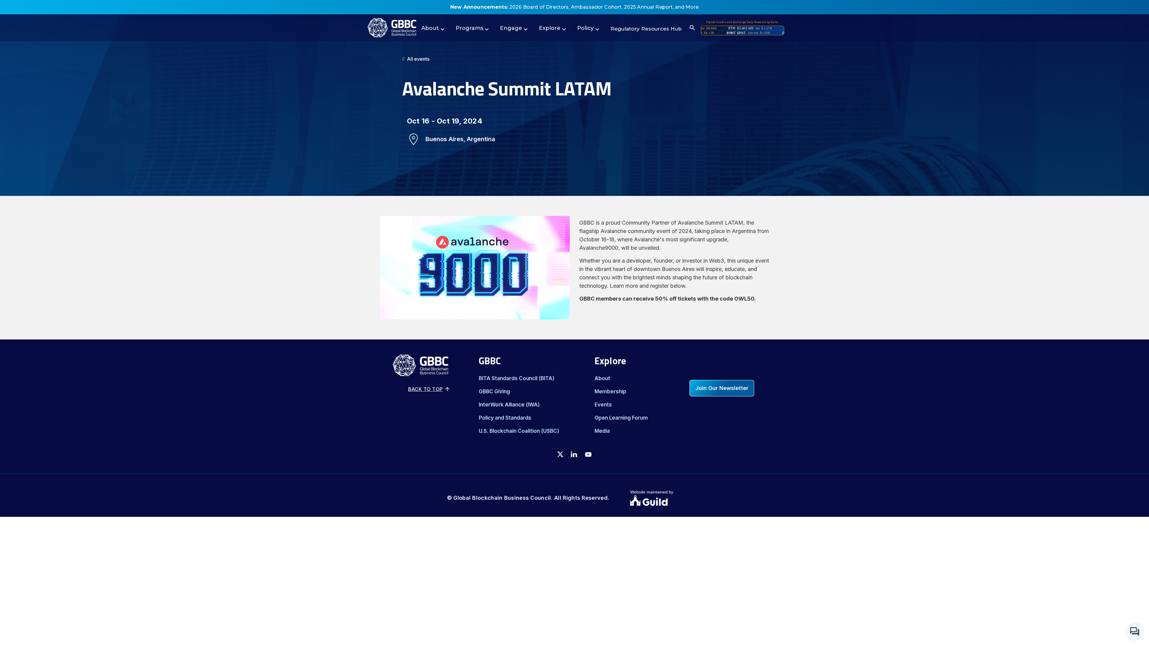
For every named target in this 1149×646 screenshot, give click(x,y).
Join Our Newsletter (721, 388)
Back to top (425, 389)
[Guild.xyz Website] (666, 501)
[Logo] (391, 27)
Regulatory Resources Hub (646, 29)
